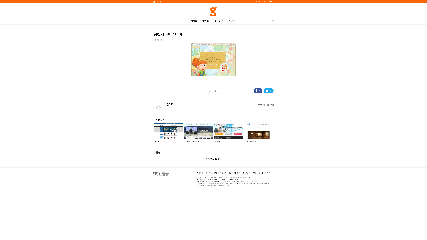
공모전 (205, 21)
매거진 (194, 21)
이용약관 (223, 173)
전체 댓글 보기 (213, 159)
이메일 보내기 (270, 105)
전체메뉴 (273, 20)
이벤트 (269, 173)
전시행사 (218, 21)
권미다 (170, 104)
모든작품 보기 (261, 105)
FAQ (215, 173)
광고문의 (208, 173)
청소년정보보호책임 (249, 173)
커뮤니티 (232, 21)
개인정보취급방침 (234, 173)
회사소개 (200, 173)
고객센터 (270, 1)
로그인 (263, 1)
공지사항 (261, 173)
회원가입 (257, 1)
